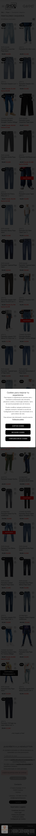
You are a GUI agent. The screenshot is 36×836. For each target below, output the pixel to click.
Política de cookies (18, 419)
